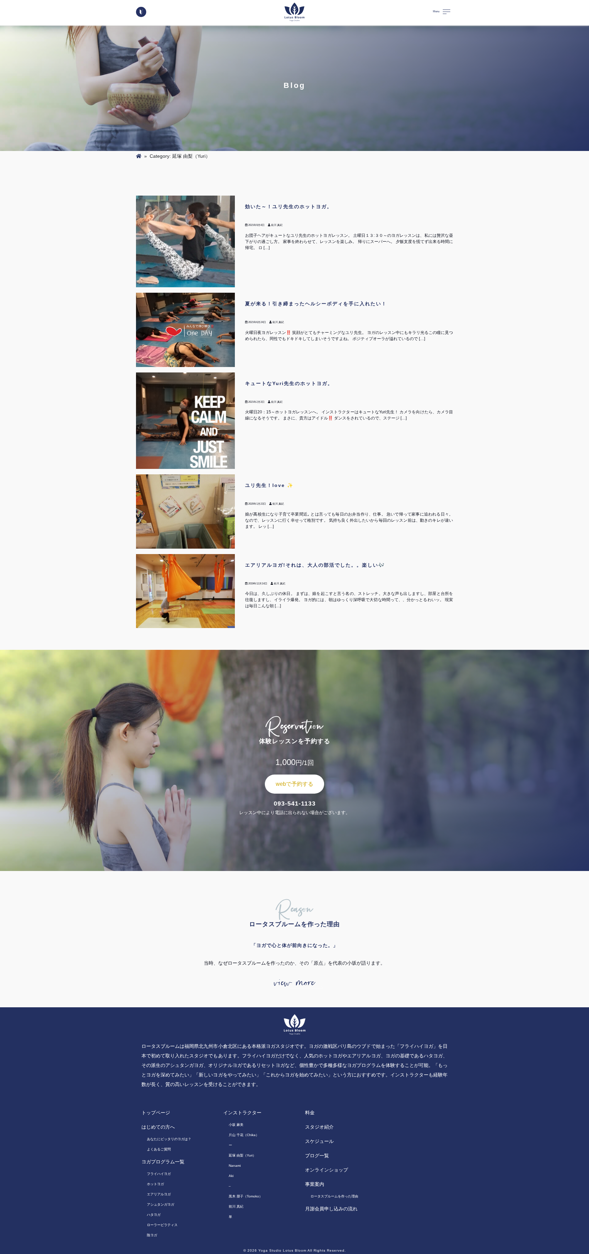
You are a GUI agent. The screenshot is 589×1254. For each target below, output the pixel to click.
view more (294, 983)
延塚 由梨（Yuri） (242, 1155)
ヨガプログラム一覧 (162, 1161)
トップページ (155, 1112)
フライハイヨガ (159, 1174)
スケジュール (319, 1141)
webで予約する (294, 784)
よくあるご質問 (159, 1149)
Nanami (235, 1165)
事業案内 (314, 1184)
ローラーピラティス (162, 1225)
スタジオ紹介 (319, 1127)
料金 (310, 1112)
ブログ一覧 (317, 1155)
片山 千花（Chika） (244, 1135)
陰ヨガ (152, 1235)
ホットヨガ (155, 1184)
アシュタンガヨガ (160, 1204)
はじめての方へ (158, 1127)
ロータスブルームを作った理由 (334, 1196)
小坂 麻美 (236, 1125)
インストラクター (242, 1112)
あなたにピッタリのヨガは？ (169, 1139)
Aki (231, 1176)
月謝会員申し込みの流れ (331, 1208)
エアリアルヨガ (159, 1194)
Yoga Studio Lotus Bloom (282, 1250)
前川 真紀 (236, 1206)
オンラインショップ (326, 1170)
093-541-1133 (295, 803)
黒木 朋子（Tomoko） (245, 1196)
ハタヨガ (154, 1215)
